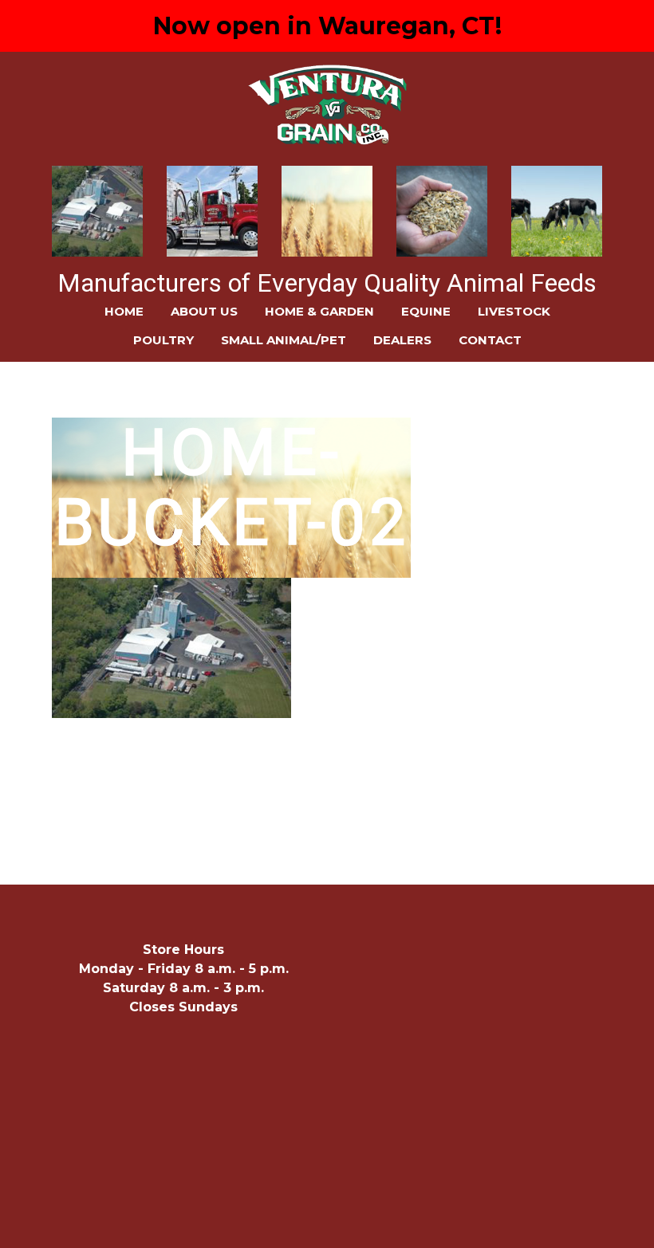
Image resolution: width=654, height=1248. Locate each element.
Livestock (514, 311)
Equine (426, 311)
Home (124, 311)
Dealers (402, 339)
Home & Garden (319, 311)
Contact (490, 339)
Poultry (163, 339)
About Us (204, 311)
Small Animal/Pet (283, 339)
